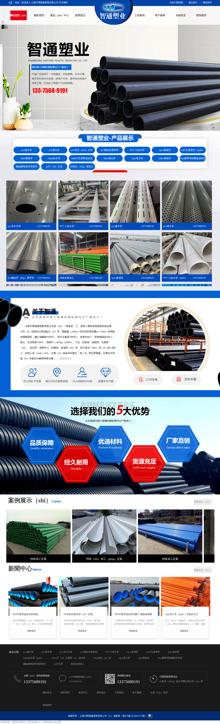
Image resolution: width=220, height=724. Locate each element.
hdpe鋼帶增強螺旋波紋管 (169, 658)
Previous (5, 74)
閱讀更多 (31, 631)
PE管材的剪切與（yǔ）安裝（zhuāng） (78, 615)
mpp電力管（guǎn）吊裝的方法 (181, 614)
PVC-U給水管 (81, 226)
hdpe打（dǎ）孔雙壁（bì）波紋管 (68, 658)
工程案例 (140, 15)
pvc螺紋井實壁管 (88, 652)
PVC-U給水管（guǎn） (184, 278)
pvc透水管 (184, 226)
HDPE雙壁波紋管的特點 (25, 614)
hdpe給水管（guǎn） (33, 658)
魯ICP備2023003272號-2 (134, 716)
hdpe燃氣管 (143, 658)
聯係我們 (206, 2)
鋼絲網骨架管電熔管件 (34, 664)
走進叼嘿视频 (176, 2)
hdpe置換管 (173, 652)
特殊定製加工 (81, 278)
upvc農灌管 (132, 278)
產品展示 (193, 2)
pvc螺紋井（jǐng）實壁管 (29, 278)
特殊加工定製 (38, 558)
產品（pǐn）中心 (59, 15)
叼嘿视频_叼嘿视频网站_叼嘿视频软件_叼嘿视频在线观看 (30, 722)
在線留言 (181, 15)
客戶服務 (160, 15)
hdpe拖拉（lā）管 (102, 658)
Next (215, 74)
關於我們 (39, 15)
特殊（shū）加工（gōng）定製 (104, 558)
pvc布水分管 (29, 226)
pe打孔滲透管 (153, 652)
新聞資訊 (80, 15)
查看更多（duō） (203, 502)
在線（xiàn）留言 (159, 692)
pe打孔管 (58, 664)
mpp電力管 (124, 658)
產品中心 (83, 692)
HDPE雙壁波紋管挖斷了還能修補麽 (133, 614)
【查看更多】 (65, 358)
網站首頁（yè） (18, 15)
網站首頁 (47, 692)
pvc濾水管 (132, 226)
